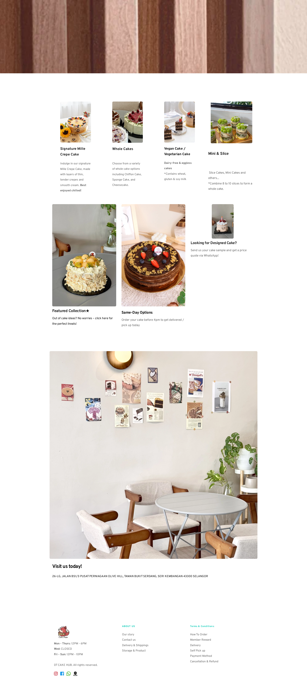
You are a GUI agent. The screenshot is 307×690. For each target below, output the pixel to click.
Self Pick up (197, 651)
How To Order (198, 634)
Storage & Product (134, 651)
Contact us (129, 640)
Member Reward (201, 640)
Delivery (195, 645)
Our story (128, 634)
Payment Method (201, 656)
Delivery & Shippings (135, 645)
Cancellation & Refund (204, 661)
